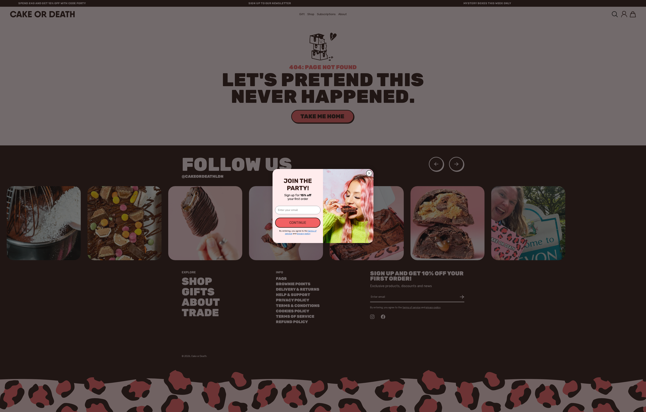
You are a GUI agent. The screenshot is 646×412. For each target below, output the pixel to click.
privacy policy (303, 233)
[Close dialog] (369, 173)
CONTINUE (297, 223)
